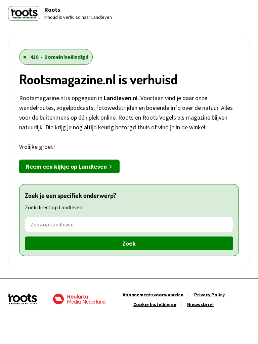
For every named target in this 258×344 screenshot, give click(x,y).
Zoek (129, 243)
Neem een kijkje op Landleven (66, 166)
